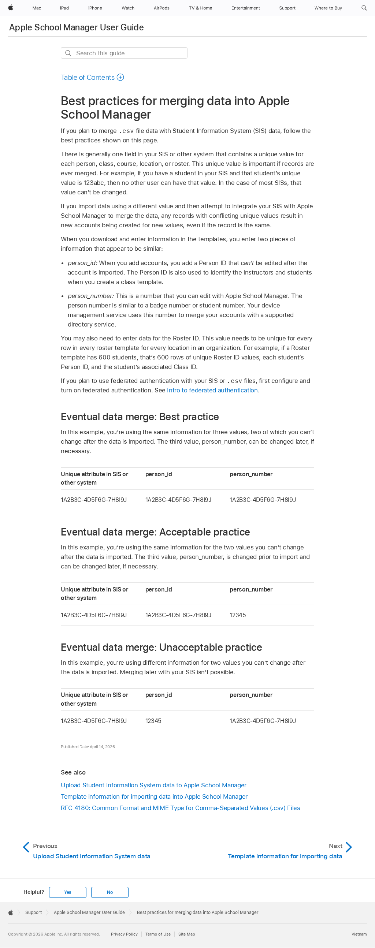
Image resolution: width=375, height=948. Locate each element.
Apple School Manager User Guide (76, 27)
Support (33, 912)
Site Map (186, 934)
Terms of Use (158, 934)
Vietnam (359, 934)
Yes (67, 892)
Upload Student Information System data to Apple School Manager (153, 785)
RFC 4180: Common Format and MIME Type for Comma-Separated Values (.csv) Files (180, 807)
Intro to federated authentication (212, 390)
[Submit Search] (69, 53)
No (110, 892)
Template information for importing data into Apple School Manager (154, 796)
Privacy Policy (124, 934)
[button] (364, 8)
